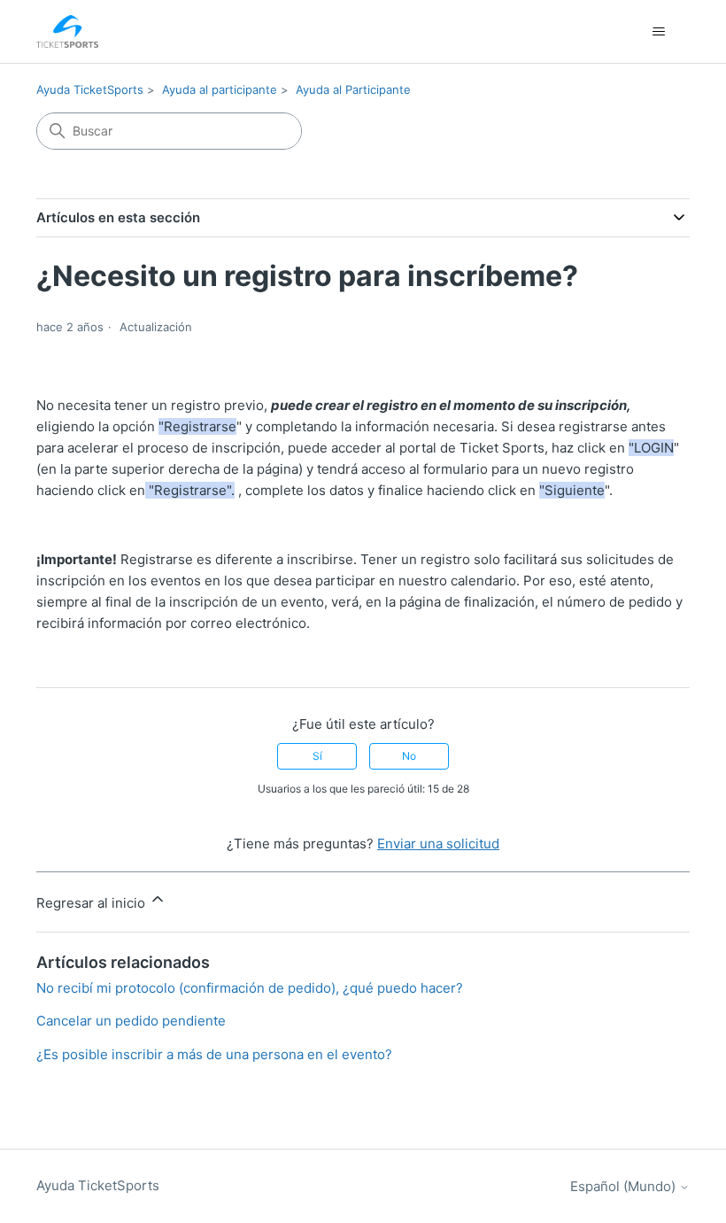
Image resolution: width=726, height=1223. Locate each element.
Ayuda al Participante (353, 89)
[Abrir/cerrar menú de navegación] (658, 32)
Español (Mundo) (624, 1186)
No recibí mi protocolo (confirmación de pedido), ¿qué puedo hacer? (249, 987)
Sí (317, 755)
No (409, 755)
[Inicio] (67, 31)
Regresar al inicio (92, 902)
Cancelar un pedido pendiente (131, 1020)
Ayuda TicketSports (89, 89)
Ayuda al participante (219, 89)
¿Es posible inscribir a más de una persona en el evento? (214, 1054)
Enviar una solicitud (438, 843)
